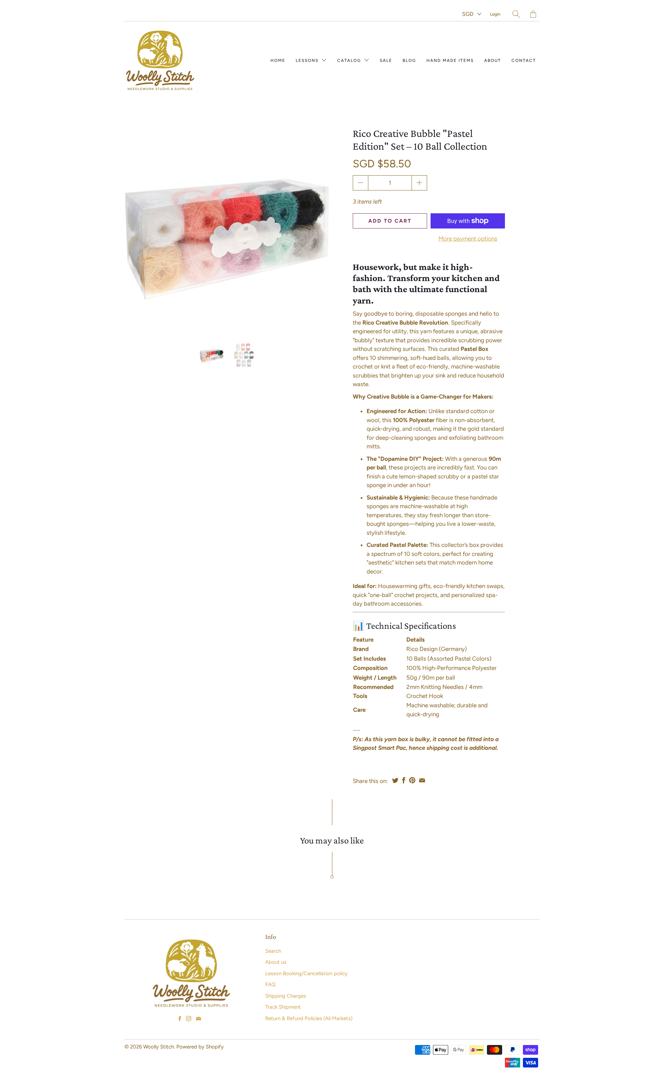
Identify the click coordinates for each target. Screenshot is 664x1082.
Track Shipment (283, 1007)
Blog (409, 60)
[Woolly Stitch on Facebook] (179, 1018)
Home (277, 60)
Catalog (350, 60)
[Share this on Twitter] (395, 780)
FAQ (270, 984)
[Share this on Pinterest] (412, 780)
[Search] (516, 14)
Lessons (308, 60)
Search (273, 951)
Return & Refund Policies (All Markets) (308, 1018)
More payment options (468, 238)
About (492, 60)
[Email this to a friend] (422, 780)
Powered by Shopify (200, 1047)
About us (275, 962)
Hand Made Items (450, 60)
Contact (523, 60)
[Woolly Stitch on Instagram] (188, 1018)
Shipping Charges (285, 996)
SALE (386, 60)
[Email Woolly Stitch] (198, 1018)
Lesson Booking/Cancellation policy (306, 973)
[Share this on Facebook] (403, 780)
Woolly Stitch (158, 1047)
